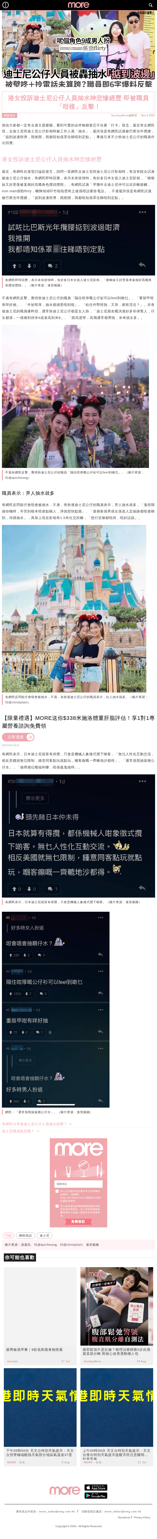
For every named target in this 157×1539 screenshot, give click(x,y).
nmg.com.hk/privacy (72, 1198)
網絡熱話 (9, 115)
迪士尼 (44, 1235)
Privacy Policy (142, 1517)
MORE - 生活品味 (18, 1462)
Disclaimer (124, 1517)
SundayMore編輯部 (124, 115)
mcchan (12, 1361)
